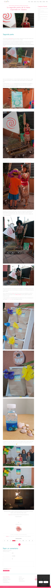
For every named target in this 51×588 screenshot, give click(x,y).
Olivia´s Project (9, 299)
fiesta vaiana (15, 536)
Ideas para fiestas (25, 5)
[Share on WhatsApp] (10, 541)
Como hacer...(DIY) (11, 5)
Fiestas (18, 5)
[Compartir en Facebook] (4, 541)
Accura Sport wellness (23, 534)
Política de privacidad (21, 578)
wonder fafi (29, 536)
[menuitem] (29, 1)
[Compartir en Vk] (23, 541)
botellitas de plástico (18, 294)
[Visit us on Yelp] (32, 541)
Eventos (16, 5)
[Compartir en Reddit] (26, 541)
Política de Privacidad (9, 568)
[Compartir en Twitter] (7, 541)
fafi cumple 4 (11, 536)
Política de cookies (21, 579)
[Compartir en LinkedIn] (16, 541)
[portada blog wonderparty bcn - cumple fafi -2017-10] (18, 20)
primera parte (11, 38)
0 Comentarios (16, 534)
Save (14, 540)
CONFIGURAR (43, 584)
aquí (13, 293)
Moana (19, 536)
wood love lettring (11, 83)
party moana (22, 536)
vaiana (26, 536)
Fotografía (21, 5)
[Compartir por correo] (29, 541)
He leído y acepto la (7, 568)
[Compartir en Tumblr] (20, 541)
